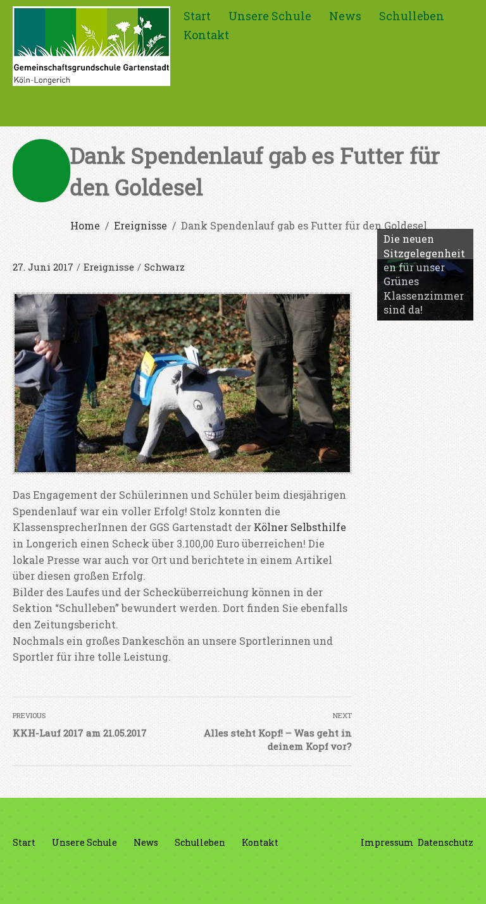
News (345, 15)
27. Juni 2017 (43, 266)
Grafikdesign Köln (427, 870)
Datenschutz (445, 842)
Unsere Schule (269, 15)
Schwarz (164, 266)
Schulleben (411, 15)
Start (197, 15)
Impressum (387, 842)
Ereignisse (109, 266)
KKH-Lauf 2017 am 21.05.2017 (80, 732)
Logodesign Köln (436, 884)
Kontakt (206, 34)
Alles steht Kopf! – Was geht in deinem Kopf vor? (278, 739)
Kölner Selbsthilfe (300, 527)
